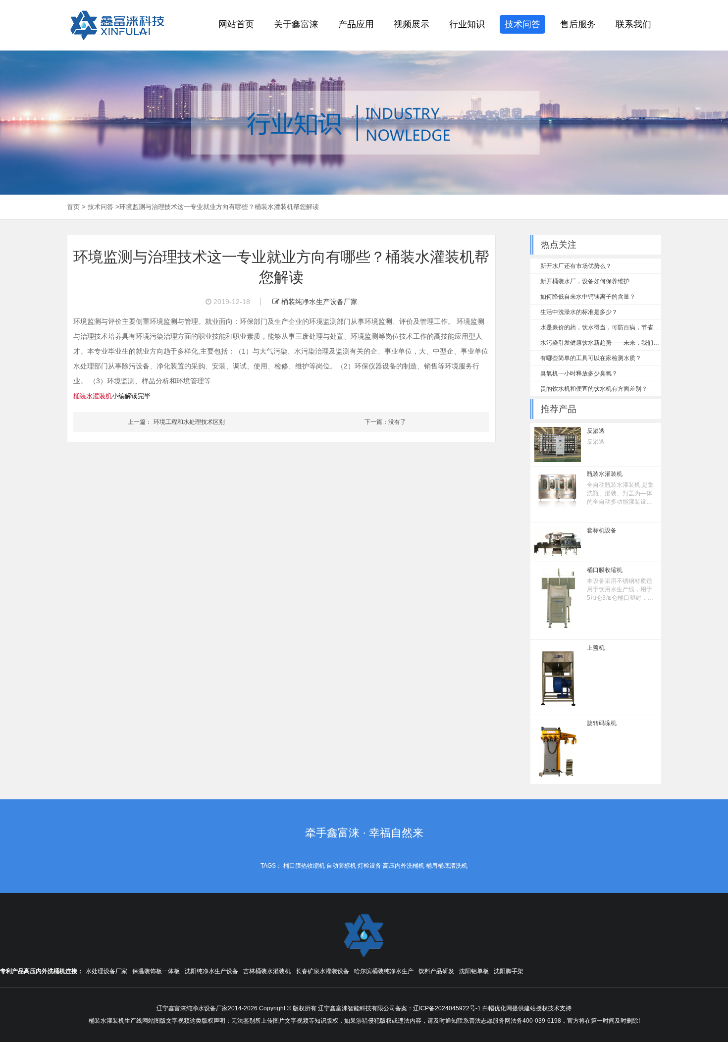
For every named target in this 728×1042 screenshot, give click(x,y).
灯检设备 (369, 865)
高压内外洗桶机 (403, 865)
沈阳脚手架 (508, 971)
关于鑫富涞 (296, 24)
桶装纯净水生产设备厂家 (318, 302)
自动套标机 (341, 865)
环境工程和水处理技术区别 (189, 421)
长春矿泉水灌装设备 (322, 971)
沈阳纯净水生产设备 (211, 971)
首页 (73, 206)
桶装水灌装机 (92, 396)
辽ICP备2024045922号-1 (447, 1008)
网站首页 (236, 24)
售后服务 (578, 24)
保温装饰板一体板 (156, 971)
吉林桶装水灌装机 (267, 971)
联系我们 (633, 24)
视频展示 (411, 24)
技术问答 (522, 24)
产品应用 (356, 24)
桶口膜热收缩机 (304, 865)
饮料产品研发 (436, 971)
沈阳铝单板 (474, 971)
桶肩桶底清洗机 (447, 865)
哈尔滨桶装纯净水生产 (384, 971)
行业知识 (467, 24)
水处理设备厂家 (106, 971)
